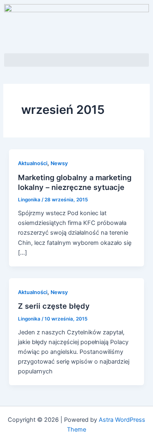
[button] (76, 60)
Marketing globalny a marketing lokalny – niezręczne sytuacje (74, 182)
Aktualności (32, 163)
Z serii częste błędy (54, 305)
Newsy (59, 163)
